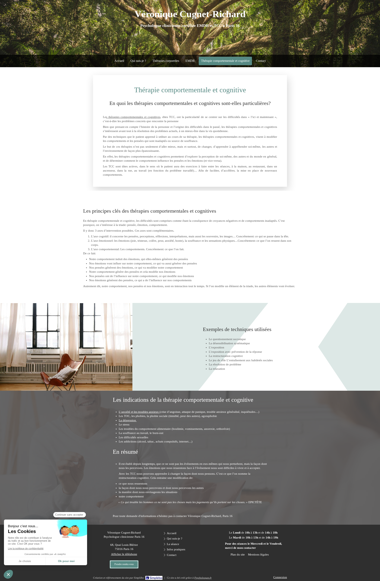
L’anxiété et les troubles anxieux (139, 411)
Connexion (280, 577)
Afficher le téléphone (124, 554)
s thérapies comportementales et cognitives (133, 117)
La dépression (128, 420)
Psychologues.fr (203, 577)
